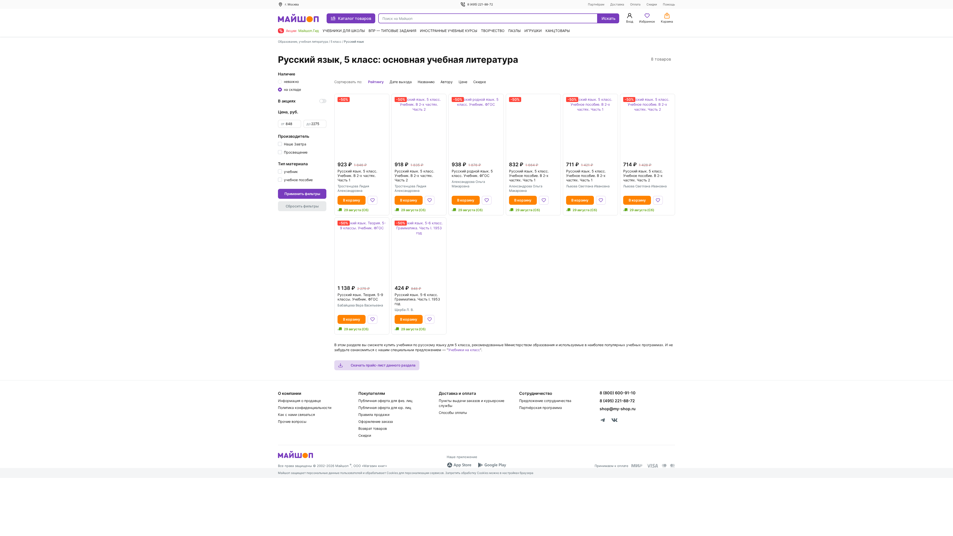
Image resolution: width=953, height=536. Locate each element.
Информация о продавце (299, 401)
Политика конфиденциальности (304, 407)
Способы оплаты (453, 412)
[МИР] (637, 465)
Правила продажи (373, 414)
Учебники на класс (464, 350)
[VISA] (652, 466)
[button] (292, 144)
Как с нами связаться (296, 414)
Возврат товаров (372, 428)
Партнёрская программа (540, 407)
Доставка (617, 4)
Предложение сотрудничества (545, 401)
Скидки (652, 4)
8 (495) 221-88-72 (480, 4)
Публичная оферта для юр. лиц (384, 407)
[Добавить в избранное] (372, 200)
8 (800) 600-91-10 (618, 392)
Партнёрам (596, 4)
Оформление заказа (375, 421)
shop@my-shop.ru (618, 408)
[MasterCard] (664, 466)
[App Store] (459, 465)
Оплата (635, 4)
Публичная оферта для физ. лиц (385, 401)
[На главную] (298, 18)
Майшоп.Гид (308, 31)
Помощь (669, 4)
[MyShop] (295, 458)
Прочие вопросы (292, 421)
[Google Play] (491, 465)
